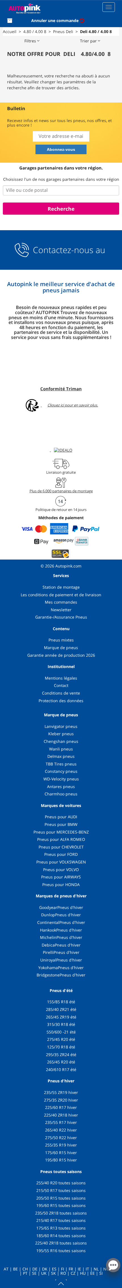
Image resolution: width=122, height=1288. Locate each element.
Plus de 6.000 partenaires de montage (61, 490)
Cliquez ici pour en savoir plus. (72, 405)
